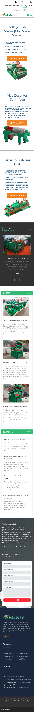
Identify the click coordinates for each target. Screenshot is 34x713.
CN (25, 10)
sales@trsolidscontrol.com (10, 557)
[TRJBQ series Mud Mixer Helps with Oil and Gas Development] (16, 307)
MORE (31, 229)
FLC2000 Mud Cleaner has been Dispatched (16, 363)
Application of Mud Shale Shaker (15, 439)
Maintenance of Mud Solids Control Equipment (16, 457)
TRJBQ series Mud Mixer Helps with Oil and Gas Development (16, 321)
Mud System (8, 659)
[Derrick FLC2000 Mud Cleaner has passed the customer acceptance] (16, 393)
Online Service (22, 2)
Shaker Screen (23, 653)
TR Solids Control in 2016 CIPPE (17, 258)
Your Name (7, 564)
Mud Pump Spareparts (21, 660)
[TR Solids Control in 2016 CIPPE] (17, 245)
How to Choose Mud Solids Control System (16, 477)
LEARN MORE (17, 58)
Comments (7, 587)
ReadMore (12, 632)
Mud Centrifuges (24, 656)
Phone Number (8, 569)
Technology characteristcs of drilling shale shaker (16, 496)
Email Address (8, 575)
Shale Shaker (9, 656)
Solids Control (9, 653)
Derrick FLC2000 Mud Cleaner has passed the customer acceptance (16, 406)
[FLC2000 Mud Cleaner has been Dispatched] (16, 349)
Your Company (8, 581)
